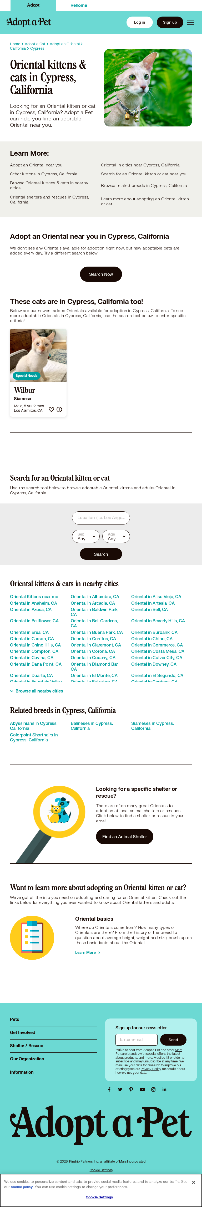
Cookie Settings (101, 1170)
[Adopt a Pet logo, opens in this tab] (101, 1130)
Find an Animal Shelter (124, 836)
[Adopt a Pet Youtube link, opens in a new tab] (143, 1089)
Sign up (170, 22)
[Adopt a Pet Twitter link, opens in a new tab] (121, 1089)
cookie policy (22, 1187)
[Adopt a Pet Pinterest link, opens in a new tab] (132, 1089)
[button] (51, 409)
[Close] (193, 1182)
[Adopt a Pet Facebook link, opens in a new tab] (110, 1089)
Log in (139, 22)
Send (173, 1039)
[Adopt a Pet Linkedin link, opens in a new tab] (164, 1089)
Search (101, 554)
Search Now (101, 274)
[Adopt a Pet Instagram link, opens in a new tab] (154, 1089)
